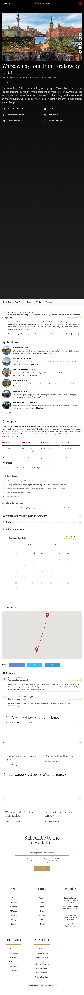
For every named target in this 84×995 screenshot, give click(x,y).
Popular (70, 889)
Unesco (5, 83)
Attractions (42, 940)
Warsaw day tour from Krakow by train (45, 77)
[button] (36, 650)
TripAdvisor (31, 312)
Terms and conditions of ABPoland (42, 985)
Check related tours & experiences (32, 718)
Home (4, 77)
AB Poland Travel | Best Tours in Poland (20, 77)
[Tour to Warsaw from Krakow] (42, 49)
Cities (42, 889)
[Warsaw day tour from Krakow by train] (42, 25)
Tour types (13, 940)
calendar (51, 468)
